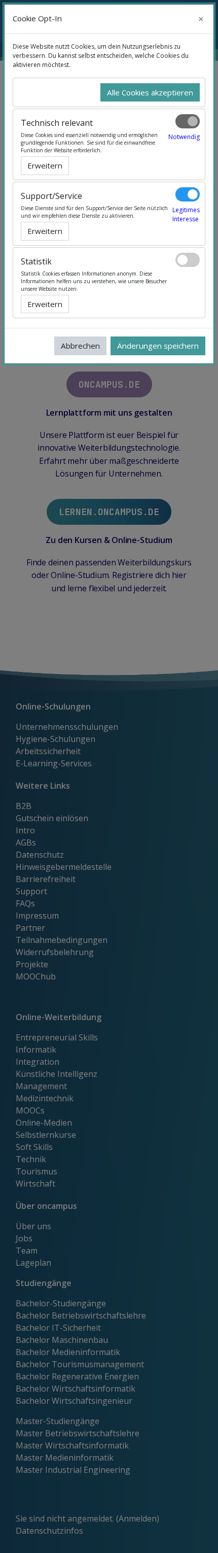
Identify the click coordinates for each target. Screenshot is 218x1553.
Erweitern (44, 165)
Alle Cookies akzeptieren (150, 92)
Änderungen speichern (158, 346)
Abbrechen (80, 346)
